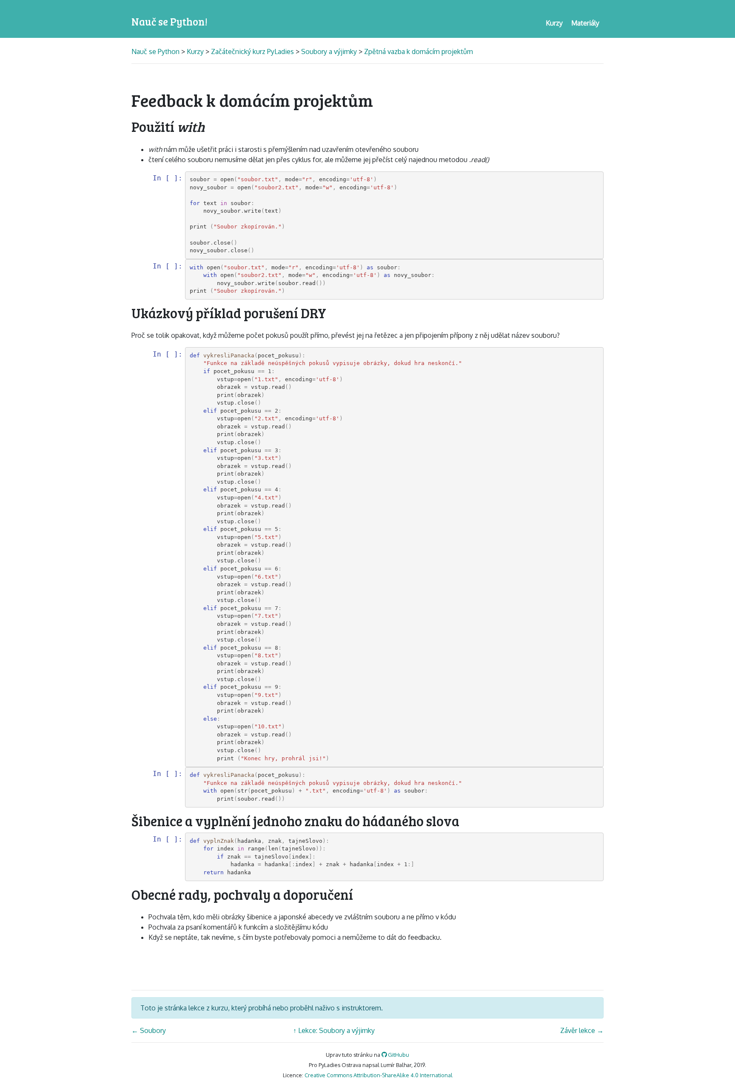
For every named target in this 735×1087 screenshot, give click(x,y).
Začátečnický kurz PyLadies (252, 51)
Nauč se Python (156, 51)
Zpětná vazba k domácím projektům (418, 51)
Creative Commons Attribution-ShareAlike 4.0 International (379, 1075)
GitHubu (398, 1054)
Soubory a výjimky (329, 51)
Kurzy (195, 51)
